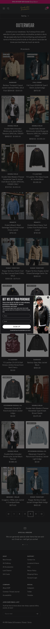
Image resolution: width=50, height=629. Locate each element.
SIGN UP (16, 327)
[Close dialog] (48, 297)
